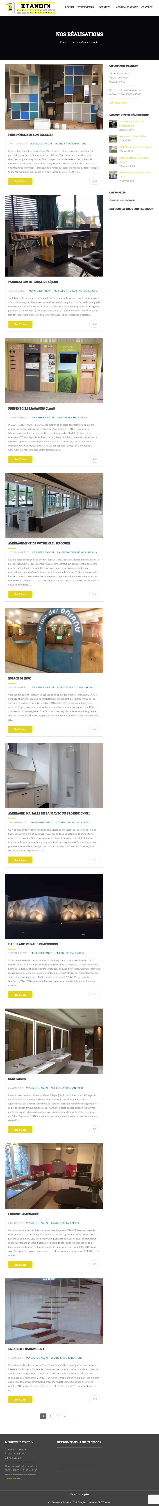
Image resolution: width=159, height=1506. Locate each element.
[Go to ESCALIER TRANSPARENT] (54, 1311)
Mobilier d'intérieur (65, 291)
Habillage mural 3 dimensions (33, 944)
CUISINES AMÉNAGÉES (24, 1214)
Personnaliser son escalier (30, 135)
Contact (146, 7)
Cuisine (55, 1223)
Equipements (85, 7)
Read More (20, 181)
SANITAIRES (17, 1079)
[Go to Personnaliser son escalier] (54, 96)
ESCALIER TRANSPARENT (26, 1349)
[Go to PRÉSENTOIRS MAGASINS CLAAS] (54, 370)
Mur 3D (60, 953)
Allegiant (82, 1502)
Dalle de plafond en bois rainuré (135, 147)
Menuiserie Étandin (41, 143)
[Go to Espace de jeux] (54, 640)
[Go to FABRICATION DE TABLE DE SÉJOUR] (54, 236)
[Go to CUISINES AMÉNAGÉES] (54, 1176)
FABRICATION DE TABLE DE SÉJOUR (33, 282)
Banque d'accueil (66, 552)
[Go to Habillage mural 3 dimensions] (54, 906)
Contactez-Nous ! (118, 102)
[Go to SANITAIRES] (54, 1041)
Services (104, 7)
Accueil (69, 7)
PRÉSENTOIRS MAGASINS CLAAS (31, 408)
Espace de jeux (19, 678)
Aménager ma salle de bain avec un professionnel (49, 813)
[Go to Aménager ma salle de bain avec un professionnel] (54, 775)
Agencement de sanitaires (132, 136)
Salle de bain (83, 822)
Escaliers (60, 143)
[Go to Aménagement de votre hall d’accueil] (54, 505)
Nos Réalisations (127, 7)
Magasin (62, 417)
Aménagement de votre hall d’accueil (39, 543)
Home (63, 42)
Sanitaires (78, 1088)
